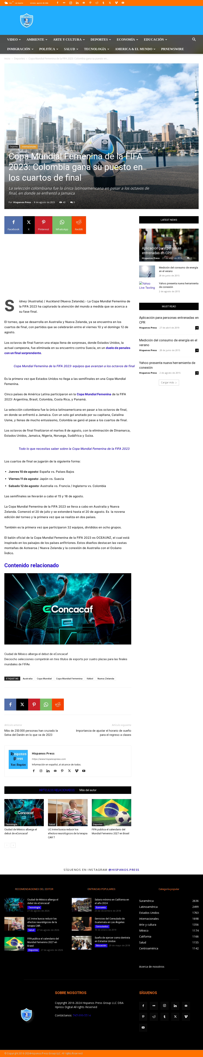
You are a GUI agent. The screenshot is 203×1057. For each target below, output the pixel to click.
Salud (69, 49)
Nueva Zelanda (106, 678)
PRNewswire (172, 49)
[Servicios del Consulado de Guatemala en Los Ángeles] (82, 924)
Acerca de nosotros (151, 966)
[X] (110, 3)
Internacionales (29, 146)
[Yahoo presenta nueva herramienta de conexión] (147, 287)
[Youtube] (123, 3)
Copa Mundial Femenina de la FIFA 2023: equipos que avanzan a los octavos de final (74, 366)
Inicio (7, 58)
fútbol (90, 678)
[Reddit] (97, 3)
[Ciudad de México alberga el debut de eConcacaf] (67, 611)
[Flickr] (64, 3)
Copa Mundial (44, 678)
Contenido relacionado (31, 565)
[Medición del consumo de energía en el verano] (147, 271)
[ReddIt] (58, 704)
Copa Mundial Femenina (69, 678)
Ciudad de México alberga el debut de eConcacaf (36, 654)
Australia (28, 678)
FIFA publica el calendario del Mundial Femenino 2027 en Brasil (43, 942)
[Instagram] (71, 3)
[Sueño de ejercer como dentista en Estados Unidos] (82, 943)
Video (12, 39)
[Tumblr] (103, 3)
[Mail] (84, 3)
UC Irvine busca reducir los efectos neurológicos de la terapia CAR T (67, 833)
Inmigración (18, 49)
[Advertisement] (67, 265)
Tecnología (95, 49)
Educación (154, 39)
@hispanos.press (123, 870)
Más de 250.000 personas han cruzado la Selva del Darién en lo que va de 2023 (31, 733)
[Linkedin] (77, 3)
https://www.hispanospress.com (49, 759)
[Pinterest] (90, 3)
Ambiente (35, 39)
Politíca (47, 49)
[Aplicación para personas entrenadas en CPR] (169, 245)
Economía (126, 39)
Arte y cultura (67, 39)
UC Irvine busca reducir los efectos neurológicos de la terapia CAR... (42, 922)
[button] (194, 40)
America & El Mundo (133, 49)
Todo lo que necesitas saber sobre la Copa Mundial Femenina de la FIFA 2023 (74, 449)
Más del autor (88, 790)
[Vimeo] (116, 3)
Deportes (99, 39)
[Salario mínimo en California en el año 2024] (82, 905)
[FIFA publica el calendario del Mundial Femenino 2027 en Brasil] (111, 812)
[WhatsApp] (46, 704)
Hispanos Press (22, 202)
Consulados (102, 926)
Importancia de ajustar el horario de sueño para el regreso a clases (103, 733)
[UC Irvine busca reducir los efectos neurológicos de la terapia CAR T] (67, 812)
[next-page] (13, 845)
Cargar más (167, 382)
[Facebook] (57, 3)
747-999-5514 (82, 1015)
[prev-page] (6, 845)
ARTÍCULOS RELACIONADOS (57, 790)
